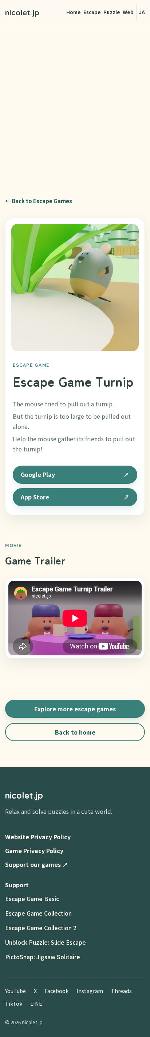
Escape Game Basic (32, 898)
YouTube (15, 990)
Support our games (36, 864)
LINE (36, 1003)
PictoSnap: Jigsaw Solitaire (42, 956)
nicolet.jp (22, 12)
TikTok (13, 1003)
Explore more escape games (75, 708)
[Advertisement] (75, 103)
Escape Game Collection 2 (40, 927)
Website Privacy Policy (38, 836)
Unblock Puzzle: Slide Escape (45, 942)
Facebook (56, 990)
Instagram (89, 990)
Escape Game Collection (38, 913)
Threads (121, 990)
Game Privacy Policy (34, 850)
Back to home (75, 732)
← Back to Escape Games (38, 201)
